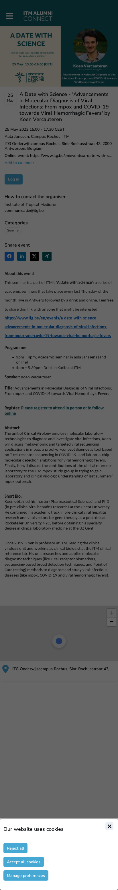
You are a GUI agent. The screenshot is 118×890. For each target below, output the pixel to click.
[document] (59, 854)
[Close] (109, 826)
